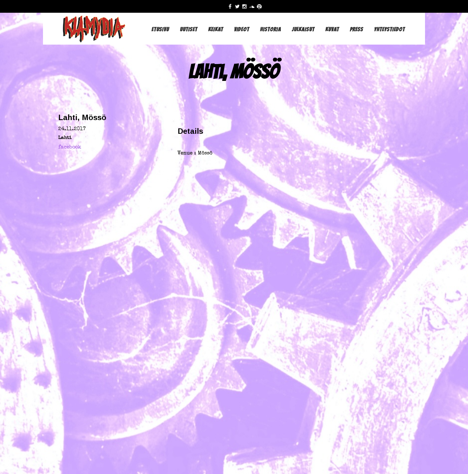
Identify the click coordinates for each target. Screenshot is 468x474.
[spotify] (260, 6)
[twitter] (238, 6)
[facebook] (231, 6)
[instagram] (246, 6)
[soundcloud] (253, 6)
